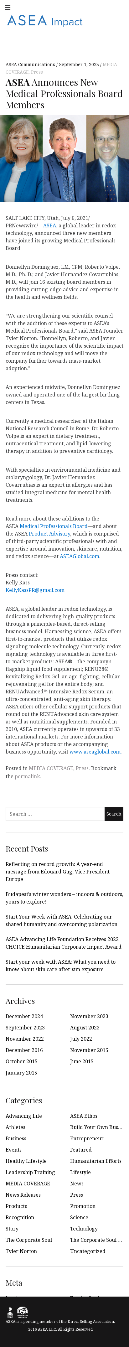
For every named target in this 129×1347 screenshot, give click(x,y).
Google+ (119, 7)
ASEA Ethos (83, 1115)
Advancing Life (24, 1115)
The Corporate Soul (29, 1239)
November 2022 (25, 1038)
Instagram (50, 7)
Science (79, 1217)
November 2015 (89, 1050)
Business (16, 1138)
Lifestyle (80, 1172)
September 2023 (25, 1027)
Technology (84, 1228)
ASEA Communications (31, 64)
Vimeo (119, 20)
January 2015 (21, 1072)
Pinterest (105, 20)
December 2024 (24, 1016)
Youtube (64, 7)
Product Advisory (49, 533)
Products (16, 1206)
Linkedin (91, 7)
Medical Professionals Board (54, 526)
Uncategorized (88, 1251)
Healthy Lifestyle (26, 1161)
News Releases (23, 1194)
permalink (27, 776)
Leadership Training (30, 1172)
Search (119, 33)
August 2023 (85, 1027)
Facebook (36, 7)
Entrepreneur (87, 1138)
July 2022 (81, 1038)
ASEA (49, 225)
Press (37, 72)
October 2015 (22, 1061)
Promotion (82, 1206)
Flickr (105, 7)
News (77, 1183)
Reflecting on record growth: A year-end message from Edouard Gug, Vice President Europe (58, 872)
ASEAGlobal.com (79, 556)
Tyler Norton (21, 1251)
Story (12, 1228)
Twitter (77, 7)
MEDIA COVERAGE (51, 768)
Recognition (20, 1217)
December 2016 (24, 1050)
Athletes (15, 1127)
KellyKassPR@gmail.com (35, 590)
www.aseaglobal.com (95, 751)
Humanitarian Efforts (95, 1161)
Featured (81, 1149)
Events (14, 1149)
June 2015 (82, 1061)
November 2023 (89, 1016)
